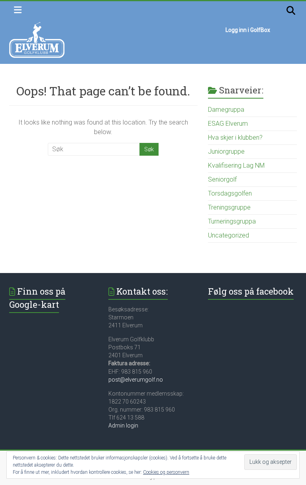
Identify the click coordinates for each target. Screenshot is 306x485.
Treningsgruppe (229, 207)
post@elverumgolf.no (135, 379)
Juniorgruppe (226, 151)
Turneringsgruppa (232, 221)
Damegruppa (226, 109)
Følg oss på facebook (251, 291)
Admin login (123, 425)
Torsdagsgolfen (230, 193)
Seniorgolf (222, 179)
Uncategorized (228, 235)
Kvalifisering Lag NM (236, 165)
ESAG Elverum (228, 123)
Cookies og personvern (166, 472)
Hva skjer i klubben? (235, 137)
